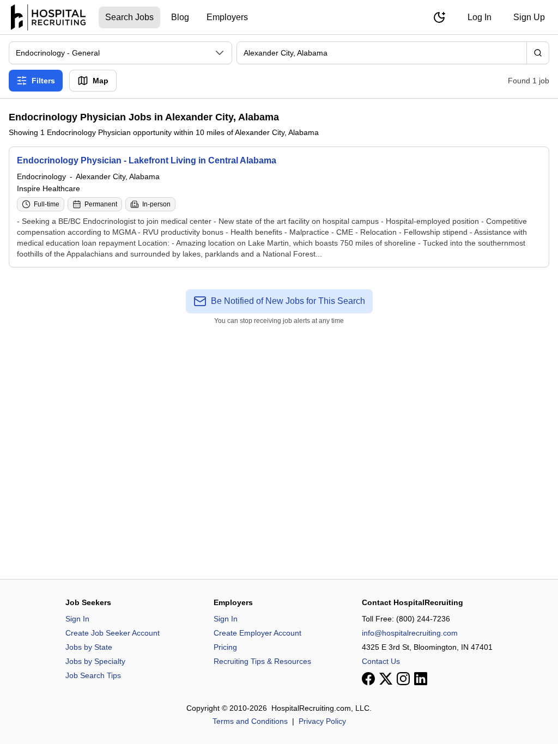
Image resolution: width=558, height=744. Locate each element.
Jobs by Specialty (95, 661)
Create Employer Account (257, 633)
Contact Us (381, 661)
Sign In (77, 618)
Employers (227, 17)
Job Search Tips (93, 675)
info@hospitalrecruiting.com (410, 633)
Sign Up (529, 17)
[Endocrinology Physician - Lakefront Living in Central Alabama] (279, 207)
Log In (480, 17)
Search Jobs (129, 17)
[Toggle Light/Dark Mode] (439, 17)
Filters (43, 80)
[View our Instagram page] (403, 678)
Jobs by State (88, 647)
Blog (180, 17)
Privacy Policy (322, 721)
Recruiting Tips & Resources (262, 661)
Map (100, 80)
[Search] (538, 53)
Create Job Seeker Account (112, 633)
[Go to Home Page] (48, 17)
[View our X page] (385, 678)
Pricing (225, 647)
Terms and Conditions (250, 721)
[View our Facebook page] (368, 678)
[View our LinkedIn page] (420, 678)
